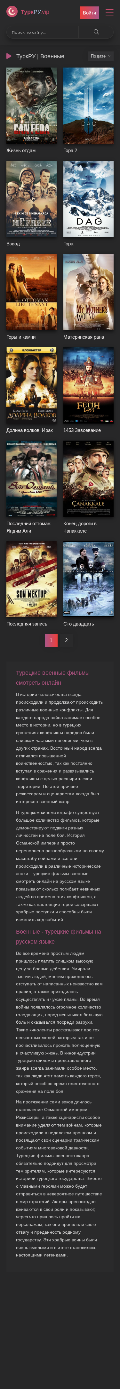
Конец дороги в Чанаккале (80, 527)
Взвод (13, 243)
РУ (35, 12)
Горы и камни (21, 337)
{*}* (9, 141)
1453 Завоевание (82, 430)
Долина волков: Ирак (29, 430)
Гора (68, 243)
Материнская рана (83, 337)
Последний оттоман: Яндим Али (29, 527)
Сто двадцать (78, 623)
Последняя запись (26, 623)
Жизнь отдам (21, 150)
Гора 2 (70, 150)
